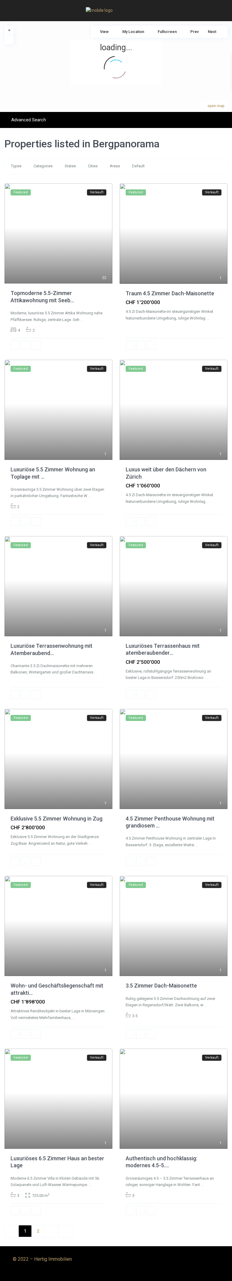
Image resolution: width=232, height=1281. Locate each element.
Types (16, 166)
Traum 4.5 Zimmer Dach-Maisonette (170, 293)
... (81, 319)
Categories (43, 166)
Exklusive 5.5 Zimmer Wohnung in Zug (56, 818)
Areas (115, 166)
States (70, 166)
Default (138, 166)
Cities (93, 166)
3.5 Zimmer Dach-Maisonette (161, 985)
